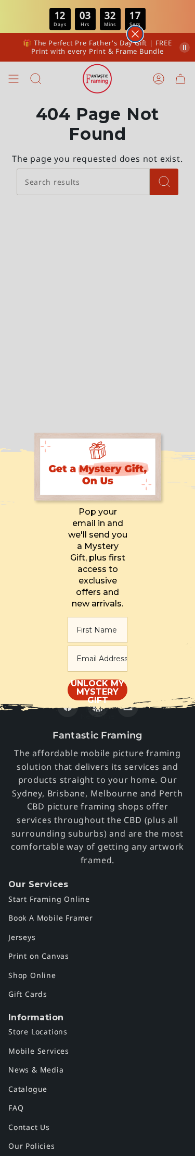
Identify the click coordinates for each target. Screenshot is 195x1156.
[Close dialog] (135, 34)
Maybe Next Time (98, 712)
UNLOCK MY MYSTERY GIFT (97, 690)
